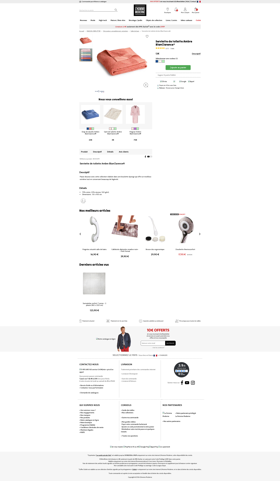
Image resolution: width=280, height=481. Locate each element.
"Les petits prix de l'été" (103, 455)
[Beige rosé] (110, 129)
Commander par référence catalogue (93, 2)
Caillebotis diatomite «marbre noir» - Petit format (124, 250)
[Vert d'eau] (93, 129)
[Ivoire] (113, 129)
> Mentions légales (86, 430)
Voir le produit (86, 122)
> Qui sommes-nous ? (87, 410)
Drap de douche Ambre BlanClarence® (90, 133)
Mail (151, 157)
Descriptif (196, 54)
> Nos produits (84, 418)
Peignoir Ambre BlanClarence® (135, 133)
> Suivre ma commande (129, 418)
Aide (187, 2)
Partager (145, 157)
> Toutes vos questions (129, 436)
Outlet (134, 469)
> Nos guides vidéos (128, 422)
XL (140, 126)
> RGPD (82, 432)
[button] (80, 234)
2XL (135, 130)
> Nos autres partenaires (171, 421)
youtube (148, 157)
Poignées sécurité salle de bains (94, 249)
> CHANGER (162, 355)
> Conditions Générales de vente (91, 427)
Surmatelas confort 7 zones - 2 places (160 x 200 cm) (94, 304)
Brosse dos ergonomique (155, 249)
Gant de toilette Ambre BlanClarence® (113, 133)
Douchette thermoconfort (185, 249)
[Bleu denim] (88, 129)
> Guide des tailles (127, 410)
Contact (193, 2)
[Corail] (90, 129)
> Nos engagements (86, 413)
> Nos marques (84, 415)
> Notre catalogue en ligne (89, 420)
